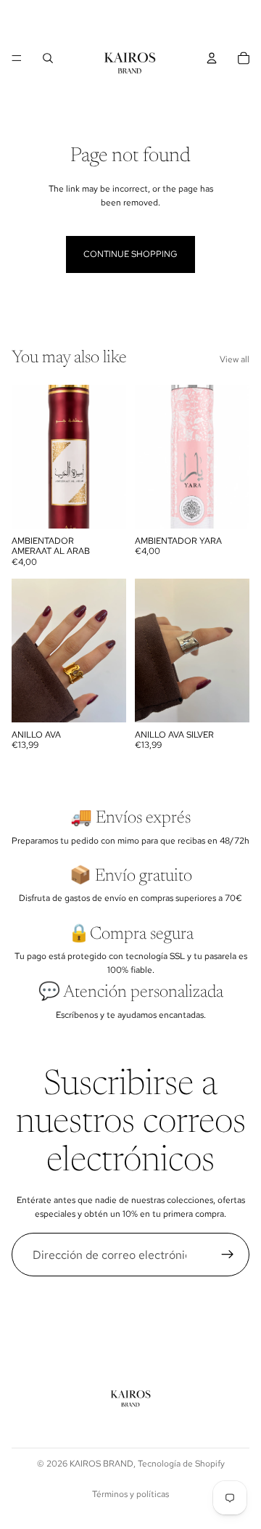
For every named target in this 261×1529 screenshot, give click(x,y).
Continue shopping (130, 254)
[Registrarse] (227, 1254)
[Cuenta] (212, 58)
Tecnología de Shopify (181, 1463)
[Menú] (16, 58)
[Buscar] (48, 58)
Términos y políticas (130, 1494)
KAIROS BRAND (101, 1463)
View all (234, 359)
